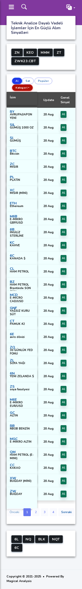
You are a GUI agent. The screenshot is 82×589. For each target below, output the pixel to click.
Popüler (43, 81)
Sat (28, 81)
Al (17, 81)
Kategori (21, 87)
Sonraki (66, 512)
